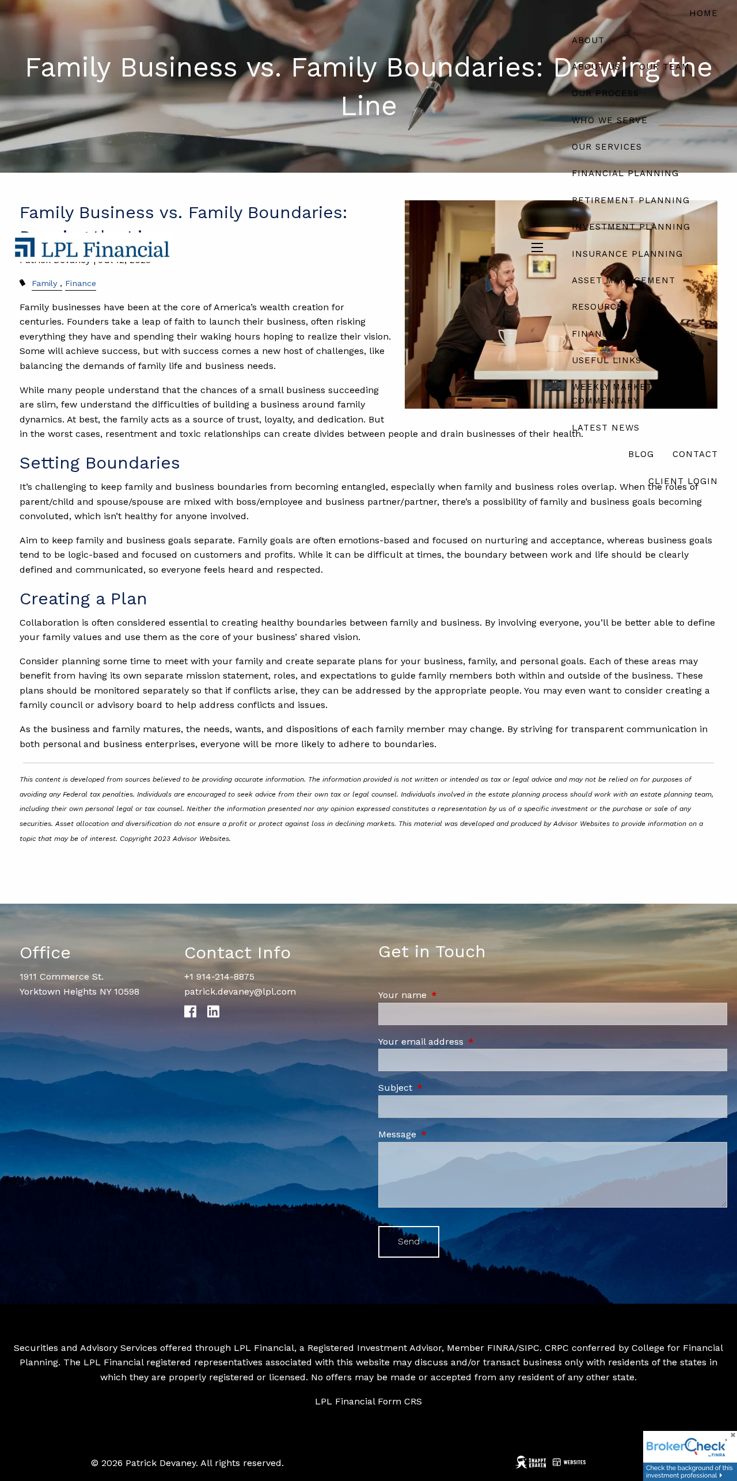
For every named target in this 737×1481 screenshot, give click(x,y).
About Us (596, 67)
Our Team (664, 67)
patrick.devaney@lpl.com (240, 991)
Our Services (607, 147)
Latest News (606, 427)
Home (703, 13)
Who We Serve (610, 120)
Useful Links (606, 360)
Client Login (683, 481)
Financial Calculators (634, 334)
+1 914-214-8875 (219, 976)
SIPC (529, 1347)
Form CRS (400, 1401)
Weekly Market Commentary (612, 394)
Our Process (605, 93)
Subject (444, 1087)
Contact (695, 454)
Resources (600, 307)
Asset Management (623, 280)
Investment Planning (631, 227)
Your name (451, 994)
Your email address (469, 1041)
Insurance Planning (627, 254)
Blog (641, 454)
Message (446, 1134)
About (588, 40)
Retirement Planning (631, 200)
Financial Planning (625, 173)
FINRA (501, 1347)
